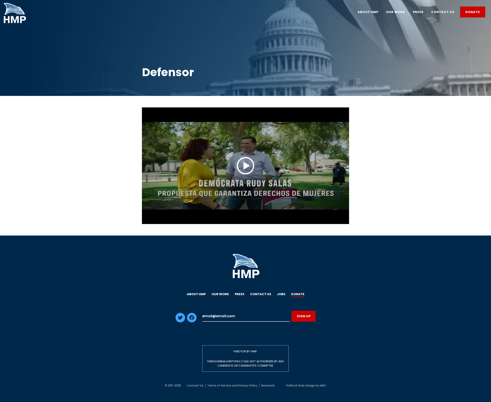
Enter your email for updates (246, 316)
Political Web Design (300, 385)
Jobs (281, 294)
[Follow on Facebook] (192, 321)
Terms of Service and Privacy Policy (232, 385)
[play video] (245, 165)
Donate (297, 294)
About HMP (196, 294)
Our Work (220, 294)
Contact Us (260, 294)
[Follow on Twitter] (180, 321)
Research (268, 385)
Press (239, 294)
